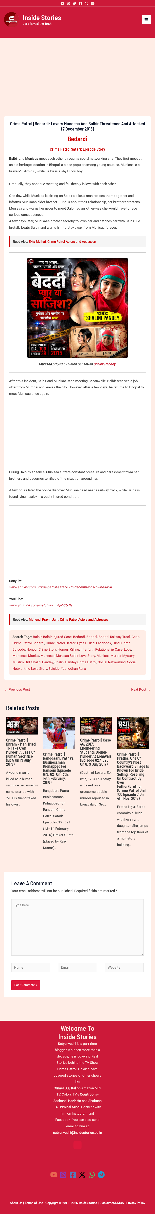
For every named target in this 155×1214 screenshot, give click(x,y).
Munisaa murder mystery (115, 656)
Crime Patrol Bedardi (28, 643)
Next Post (141, 689)
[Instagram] (68, 3)
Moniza (33, 656)
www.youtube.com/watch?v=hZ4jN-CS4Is (40, 605)
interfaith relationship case (102, 649)
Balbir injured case (57, 637)
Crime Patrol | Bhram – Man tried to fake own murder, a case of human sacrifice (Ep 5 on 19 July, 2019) (21, 752)
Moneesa (20, 656)
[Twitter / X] (82, 1174)
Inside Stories (42, 17)
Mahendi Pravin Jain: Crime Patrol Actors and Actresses (68, 619)
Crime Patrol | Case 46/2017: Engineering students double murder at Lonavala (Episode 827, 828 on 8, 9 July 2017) (96, 752)
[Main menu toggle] (146, 19)
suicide (54, 669)
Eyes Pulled (86, 643)
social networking (112, 662)
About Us (16, 1203)
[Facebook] (80, 3)
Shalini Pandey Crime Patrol (75, 662)
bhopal (91, 637)
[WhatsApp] (86, 3)
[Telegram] (92, 3)
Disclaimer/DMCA (111, 1203)
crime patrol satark (61, 643)
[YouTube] (62, 3)
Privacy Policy (135, 1203)
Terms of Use (34, 1203)
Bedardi (79, 637)
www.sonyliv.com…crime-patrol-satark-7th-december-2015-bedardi (60, 587)
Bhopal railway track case (118, 637)
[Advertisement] (77, 84)
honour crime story (41, 649)
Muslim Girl (21, 662)
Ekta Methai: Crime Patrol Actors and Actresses (62, 242)
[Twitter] (74, 3)
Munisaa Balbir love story (75, 656)
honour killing (68, 649)
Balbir (37, 637)
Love (127, 649)
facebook (103, 643)
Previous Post (17, 689)
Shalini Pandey (104, 364)
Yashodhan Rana (73, 669)
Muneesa (47, 656)
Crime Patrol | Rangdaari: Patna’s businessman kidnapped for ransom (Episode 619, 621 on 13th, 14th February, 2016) (58, 768)
